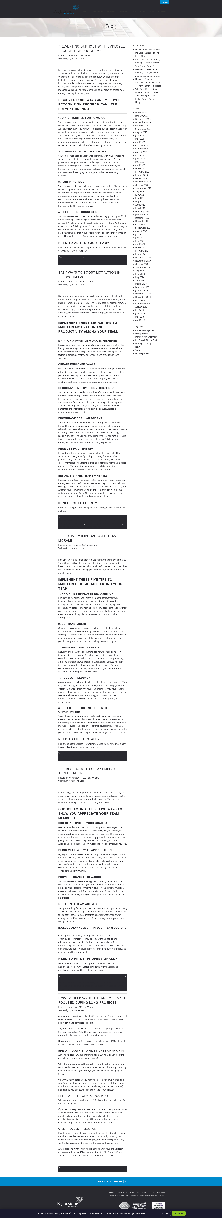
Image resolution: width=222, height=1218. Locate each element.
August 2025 (141, 132)
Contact (162, 12)
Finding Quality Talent (99, 517)
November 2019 (143, 297)
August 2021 (141, 231)
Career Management (145, 330)
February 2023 (142, 171)
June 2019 (140, 313)
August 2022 (141, 191)
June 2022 (140, 198)
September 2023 (143, 148)
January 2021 (141, 254)
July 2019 (139, 310)
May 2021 (139, 241)
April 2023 (140, 165)
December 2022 (143, 178)
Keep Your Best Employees (110, 753)
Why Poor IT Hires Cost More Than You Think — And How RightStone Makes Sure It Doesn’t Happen (146, 96)
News (138, 346)
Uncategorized (142, 353)
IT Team (89, 523)
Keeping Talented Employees (93, 260)
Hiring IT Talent (91, 256)
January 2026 (141, 115)
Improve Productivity (68, 520)
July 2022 (139, 194)
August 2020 (141, 270)
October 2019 (141, 300)
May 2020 (139, 277)
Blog (142, 12)
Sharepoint (161, 1199)
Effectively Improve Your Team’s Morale (89, 538)
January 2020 (141, 290)
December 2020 (143, 257)
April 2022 (140, 204)
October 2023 (141, 145)
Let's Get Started (109, 1181)
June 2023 (140, 158)
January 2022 (141, 214)
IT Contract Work (88, 520)
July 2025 (139, 135)
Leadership (97, 12)
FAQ (134, 12)
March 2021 (141, 247)
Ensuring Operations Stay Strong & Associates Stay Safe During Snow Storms (147, 62)
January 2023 (141, 175)
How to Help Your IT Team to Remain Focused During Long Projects (91, 1000)
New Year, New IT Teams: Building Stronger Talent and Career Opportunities (147, 72)
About (84, 12)
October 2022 (141, 185)
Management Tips (144, 343)
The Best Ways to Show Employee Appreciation (89, 770)
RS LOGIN (164, 2)
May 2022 (139, 201)
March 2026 (141, 112)
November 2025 (143, 122)
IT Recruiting (113, 256)
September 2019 (143, 303)
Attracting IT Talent (73, 976)
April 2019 (140, 320)
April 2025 (140, 142)
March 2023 (141, 168)
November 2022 (143, 181)
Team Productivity (94, 526)
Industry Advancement (146, 336)
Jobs (151, 12)
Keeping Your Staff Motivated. (108, 523)
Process (111, 12)
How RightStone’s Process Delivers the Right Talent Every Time (147, 53)
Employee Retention (73, 256)
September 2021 (143, 227)
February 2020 (142, 287)
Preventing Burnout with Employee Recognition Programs (91, 48)
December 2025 (143, 119)
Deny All (164, 1213)
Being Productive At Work (76, 517)
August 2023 (141, 152)
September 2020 (143, 267)
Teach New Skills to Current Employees (88, 759)
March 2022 (141, 208)
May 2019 (139, 316)
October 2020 (141, 264)
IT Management (65, 979)
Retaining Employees (80, 263)
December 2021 (143, 217)
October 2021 (141, 224)
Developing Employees (94, 976)
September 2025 (143, 128)
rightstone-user (76, 58)
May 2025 (139, 138)
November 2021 (143, 221)
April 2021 (140, 244)
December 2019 (143, 293)
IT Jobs (103, 256)
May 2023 (139, 161)
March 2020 (141, 283)
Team (137, 350)
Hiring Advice (141, 333)
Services (124, 12)
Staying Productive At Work (71, 526)
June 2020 (140, 274)
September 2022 (143, 188)
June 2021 (140, 237)
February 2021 (142, 250)
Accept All (179, 1213)
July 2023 (139, 155)
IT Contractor (103, 520)
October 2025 (141, 125)
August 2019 (141, 306)
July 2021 (139, 234)
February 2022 (142, 211)
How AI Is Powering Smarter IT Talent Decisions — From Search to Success (148, 82)
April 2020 (140, 280)
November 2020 (143, 260)
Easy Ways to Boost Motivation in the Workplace (89, 274)
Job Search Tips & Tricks (146, 340)
